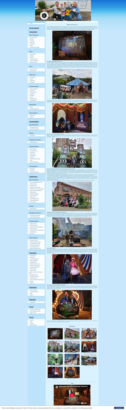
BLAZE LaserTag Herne (33, 225)
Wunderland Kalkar (33, 100)
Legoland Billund (32, 302)
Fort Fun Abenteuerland (33, 88)
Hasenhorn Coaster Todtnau (34, 193)
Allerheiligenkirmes (33, 255)
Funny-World (32, 40)
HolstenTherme (32, 168)
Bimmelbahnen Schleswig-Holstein (35, 241)
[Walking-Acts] (72, 339)
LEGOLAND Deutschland (34, 60)
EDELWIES (32, 57)
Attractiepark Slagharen (33, 290)
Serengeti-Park (32, 82)
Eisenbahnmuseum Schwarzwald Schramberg (37, 188)
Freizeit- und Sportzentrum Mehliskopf (36, 190)
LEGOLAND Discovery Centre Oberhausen (37, 230)
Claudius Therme (32, 152)
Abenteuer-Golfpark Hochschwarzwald (36, 182)
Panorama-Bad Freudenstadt (34, 128)
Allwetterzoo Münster (33, 223)
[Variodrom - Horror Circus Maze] (88, 364)
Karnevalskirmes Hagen (33, 277)
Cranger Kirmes (32, 257)
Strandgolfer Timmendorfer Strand (35, 248)
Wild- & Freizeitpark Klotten (34, 108)
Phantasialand (32, 95)
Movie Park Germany (33, 92)
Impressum (31, 323)
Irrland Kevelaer (32, 90)
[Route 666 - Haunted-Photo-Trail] (55, 364)
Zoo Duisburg (32, 233)
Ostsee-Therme (32, 170)
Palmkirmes (31, 281)
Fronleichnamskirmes (33, 262)
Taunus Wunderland (33, 70)
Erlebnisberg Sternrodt (33, 228)
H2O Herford (32, 157)
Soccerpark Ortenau (33, 201)
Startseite (31, 23)
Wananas (31, 160)
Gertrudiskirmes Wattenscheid (34, 267)
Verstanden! (119, 408)
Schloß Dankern (32, 80)
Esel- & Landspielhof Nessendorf (35, 243)
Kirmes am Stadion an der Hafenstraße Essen (37, 279)
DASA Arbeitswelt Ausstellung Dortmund (36, 226)
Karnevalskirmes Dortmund (34, 276)
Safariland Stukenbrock (33, 98)
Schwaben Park (32, 42)
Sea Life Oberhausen (33, 231)
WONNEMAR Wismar (33, 142)
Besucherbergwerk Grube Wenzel (35, 187)
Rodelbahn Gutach (33, 196)
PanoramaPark (32, 93)
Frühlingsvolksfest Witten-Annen (35, 265)
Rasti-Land (31, 78)
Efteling (31, 293)
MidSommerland (32, 135)
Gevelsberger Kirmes (33, 268)
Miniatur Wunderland (33, 208)
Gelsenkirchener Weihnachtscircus (35, 309)
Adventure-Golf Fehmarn (34, 240)
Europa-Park (32, 39)
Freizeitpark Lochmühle (33, 68)
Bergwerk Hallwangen (33, 185)
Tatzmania (31, 45)
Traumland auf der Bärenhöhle (34, 47)
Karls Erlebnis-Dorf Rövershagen (35, 215)
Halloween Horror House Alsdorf (35, 311)
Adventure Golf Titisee (33, 183)
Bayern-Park (32, 55)
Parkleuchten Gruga (33, 312)
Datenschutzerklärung (33, 324)
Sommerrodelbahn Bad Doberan (35, 216)
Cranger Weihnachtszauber (34, 258)
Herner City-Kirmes (33, 270)
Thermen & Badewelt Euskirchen (35, 158)
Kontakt (31, 321)
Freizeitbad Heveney (33, 155)
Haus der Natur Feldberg (34, 195)
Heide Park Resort (33, 77)
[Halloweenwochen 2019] (55, 339)
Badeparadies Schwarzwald (34, 127)
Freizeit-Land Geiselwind (34, 58)
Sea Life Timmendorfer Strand (34, 246)
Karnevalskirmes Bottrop (34, 274)
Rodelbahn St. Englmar (33, 62)
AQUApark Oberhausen (33, 150)
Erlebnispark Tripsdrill (33, 37)
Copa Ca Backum (32, 153)
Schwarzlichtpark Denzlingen (34, 198)
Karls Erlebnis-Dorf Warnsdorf (35, 245)
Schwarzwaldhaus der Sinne (34, 200)
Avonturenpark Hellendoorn (34, 291)
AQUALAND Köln (33, 148)
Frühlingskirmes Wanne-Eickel (34, 263)
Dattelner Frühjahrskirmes (34, 260)
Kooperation (32, 319)
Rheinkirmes (32, 282)
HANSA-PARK (32, 115)
